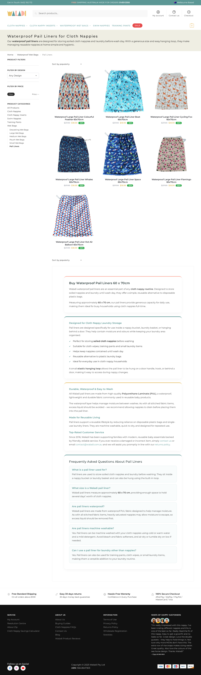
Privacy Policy (110, 623)
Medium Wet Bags (18, 136)
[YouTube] (23, 668)
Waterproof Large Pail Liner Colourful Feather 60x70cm (74, 118)
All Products (13, 108)
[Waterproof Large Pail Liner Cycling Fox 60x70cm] (171, 91)
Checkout (188, 15)
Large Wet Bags (17, 133)
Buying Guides (62, 623)
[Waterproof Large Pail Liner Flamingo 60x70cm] (171, 154)
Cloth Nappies (14, 111)
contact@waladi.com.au (89, 444)
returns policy (162, 444)
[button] (188, 26)
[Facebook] (9, 668)
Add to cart (74, 129)
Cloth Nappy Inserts (16, 115)
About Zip (12, 627)
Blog (57, 634)
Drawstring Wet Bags (19, 130)
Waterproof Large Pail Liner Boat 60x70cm (123, 118)
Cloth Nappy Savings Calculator (23, 631)
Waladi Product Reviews (67, 638)
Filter (11, 94)
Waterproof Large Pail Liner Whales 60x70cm (74, 181)
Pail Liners (14, 146)
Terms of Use (110, 619)
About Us (60, 619)
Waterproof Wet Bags (27, 55)
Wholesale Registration (115, 631)
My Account (13, 619)
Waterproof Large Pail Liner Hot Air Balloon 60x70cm (74, 243)
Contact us (174, 15)
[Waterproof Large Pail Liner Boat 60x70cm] (123, 91)
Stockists (107, 634)
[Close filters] (40, 59)
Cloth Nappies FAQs (65, 627)
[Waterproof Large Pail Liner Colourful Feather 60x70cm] (74, 91)
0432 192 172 (26, 2)
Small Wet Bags (17, 143)
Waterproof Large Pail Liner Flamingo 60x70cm (171, 181)
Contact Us (61, 631)
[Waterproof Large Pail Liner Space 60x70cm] (123, 154)
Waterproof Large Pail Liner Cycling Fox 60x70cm (171, 118)
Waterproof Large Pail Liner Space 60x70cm (123, 181)
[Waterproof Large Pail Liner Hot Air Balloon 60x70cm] (74, 216)
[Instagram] (16, 668)
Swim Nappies (14, 118)
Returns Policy (110, 627)
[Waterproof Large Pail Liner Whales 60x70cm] (74, 154)
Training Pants (14, 122)
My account (158, 15)
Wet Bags (12, 125)
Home (10, 55)
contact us (166, 441)
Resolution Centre (16, 623)
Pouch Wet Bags (17, 140)
